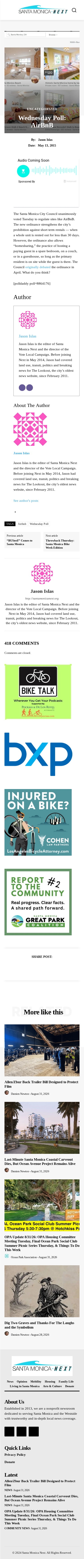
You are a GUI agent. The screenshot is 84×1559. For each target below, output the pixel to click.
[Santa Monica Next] (43, 9)
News (8, 1490)
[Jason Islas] (42, 573)
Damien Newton (20, 1093)
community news (17, 1528)
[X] (36, 967)
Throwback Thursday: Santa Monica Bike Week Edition (60, 544)
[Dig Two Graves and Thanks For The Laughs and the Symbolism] (42, 1291)
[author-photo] (7, 1093)
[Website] (29, 387)
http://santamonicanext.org (42, 598)
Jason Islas (45, 139)
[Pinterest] (47, 967)
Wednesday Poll (39, 524)
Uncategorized (42, 109)
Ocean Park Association (24, 1257)
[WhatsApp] (57, 967)
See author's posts (25, 500)
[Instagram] (21, 1431)
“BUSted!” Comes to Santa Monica (19, 542)
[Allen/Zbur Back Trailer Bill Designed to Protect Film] (42, 1050)
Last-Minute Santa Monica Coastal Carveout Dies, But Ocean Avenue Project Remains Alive (39, 1162)
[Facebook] (26, 967)
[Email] (22, 387)
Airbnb (22, 524)
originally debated (38, 267)
